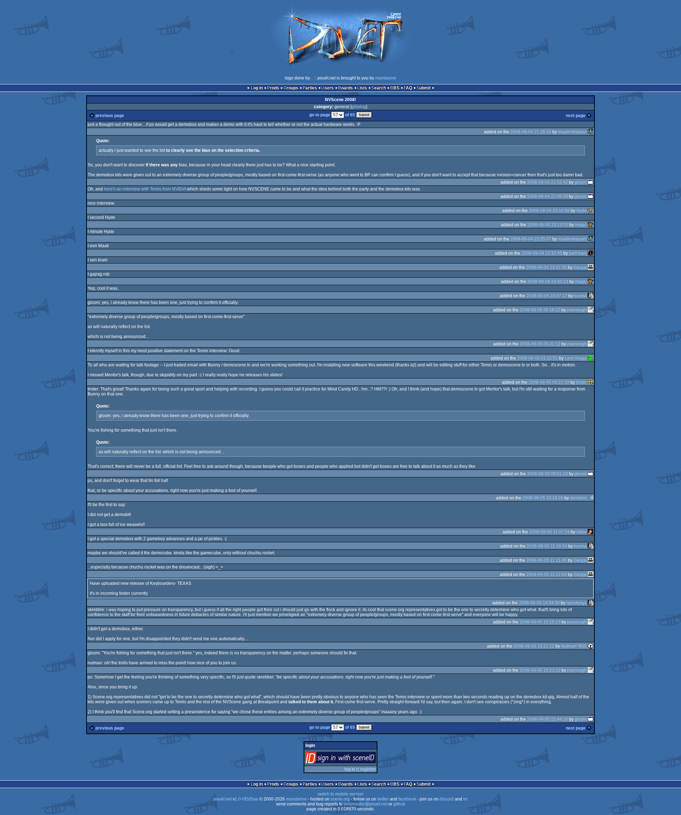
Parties (310, 87)
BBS (394, 87)
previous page (109, 115)
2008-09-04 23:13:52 (547, 224)
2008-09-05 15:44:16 (547, 719)
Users (327, 87)
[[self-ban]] (590, 253)
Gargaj (580, 267)
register (368, 769)
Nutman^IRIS (574, 646)
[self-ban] (578, 253)
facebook (407, 799)
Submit (423, 87)
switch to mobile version (340, 794)
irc (465, 799)
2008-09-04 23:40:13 (547, 281)
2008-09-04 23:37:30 (546, 267)
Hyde (581, 210)
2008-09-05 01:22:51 (537, 358)
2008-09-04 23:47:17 (546, 295)
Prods (273, 87)
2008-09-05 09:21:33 (548, 382)
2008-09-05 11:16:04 (547, 546)
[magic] (590, 224)
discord (446, 799)
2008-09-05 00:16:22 (540, 309)
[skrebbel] (590, 497)
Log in (257, 87)
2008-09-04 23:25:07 (530, 239)
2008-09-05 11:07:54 (549, 532)
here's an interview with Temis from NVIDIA (145, 189)
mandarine (385, 78)
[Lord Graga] (590, 358)
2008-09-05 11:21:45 (546, 560)
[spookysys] (590, 602)
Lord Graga (576, 358)
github (399, 804)
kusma (580, 295)
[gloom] (590, 182)
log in (349, 769)
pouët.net (223, 799)
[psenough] (590, 309)
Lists (362, 87)
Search (378, 87)
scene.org (340, 799)
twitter (383, 799)
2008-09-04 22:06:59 (547, 196)
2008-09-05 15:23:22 (540, 670)
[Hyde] (590, 210)
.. (312, 78)
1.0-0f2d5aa (246, 799)
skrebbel (578, 497)
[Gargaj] (590, 267)
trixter (581, 382)
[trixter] (590, 382)
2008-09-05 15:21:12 (534, 646)
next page (576, 115)
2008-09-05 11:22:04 (546, 574)
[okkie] (590, 532)
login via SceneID (352, 759)
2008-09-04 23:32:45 (541, 253)
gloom (581, 182)
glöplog (358, 106)
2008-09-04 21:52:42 (547, 182)
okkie (581, 532)
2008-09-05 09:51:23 (547, 473)
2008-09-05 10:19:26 (542, 497)
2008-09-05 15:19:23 (540, 622)
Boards (345, 87)
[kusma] (590, 295)
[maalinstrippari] (590, 131)
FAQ (408, 87)
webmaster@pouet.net (365, 804)
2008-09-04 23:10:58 (549, 210)
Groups (290, 87)
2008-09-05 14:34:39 (539, 602)
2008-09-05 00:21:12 (540, 344)
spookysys (576, 602)
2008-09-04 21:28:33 (530, 131)
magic (581, 224)
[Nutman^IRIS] (590, 646)
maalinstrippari (572, 131)
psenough (577, 309)
